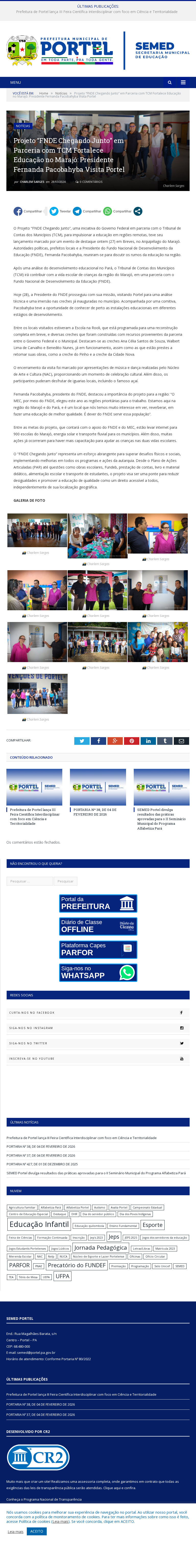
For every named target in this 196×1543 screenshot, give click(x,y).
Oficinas (135, 1256)
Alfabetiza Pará (51, 1207)
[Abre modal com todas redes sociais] (137, 211)
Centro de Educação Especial (28, 1214)
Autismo (99, 1207)
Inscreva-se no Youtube (32, 1058)
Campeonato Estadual (147, 1207)
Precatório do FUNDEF (77, 1265)
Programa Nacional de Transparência (53, 1499)
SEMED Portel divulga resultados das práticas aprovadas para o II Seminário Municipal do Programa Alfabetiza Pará (161, 819)
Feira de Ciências (20, 1237)
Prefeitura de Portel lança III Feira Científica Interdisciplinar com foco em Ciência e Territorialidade (35, 816)
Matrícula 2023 (165, 1248)
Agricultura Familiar (22, 1207)
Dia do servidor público (98, 1214)
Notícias (23, 126)
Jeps (114, 1236)
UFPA (62, 1276)
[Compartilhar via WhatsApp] (117, 211)
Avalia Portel (119, 1207)
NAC (40, 1256)
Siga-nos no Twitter (28, 1043)
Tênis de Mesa (28, 1277)
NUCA (63, 1256)
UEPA (46, 1277)
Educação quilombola (89, 1226)
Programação (140, 1266)
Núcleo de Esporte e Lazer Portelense (98, 1256)
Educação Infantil (39, 1224)
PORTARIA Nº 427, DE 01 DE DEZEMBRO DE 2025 (42, 1164)
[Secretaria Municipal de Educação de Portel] (98, 49)
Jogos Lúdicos (60, 1248)
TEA (11, 1277)
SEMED (180, 1266)
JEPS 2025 (131, 1237)
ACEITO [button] (36, 1531)
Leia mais (60, 1521)
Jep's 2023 (96, 1237)
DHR (74, 1214)
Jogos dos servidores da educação (164, 1237)
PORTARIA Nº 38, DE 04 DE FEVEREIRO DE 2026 (97, 11)
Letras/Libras (141, 1248)
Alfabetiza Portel (77, 1207)
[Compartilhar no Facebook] (28, 211)
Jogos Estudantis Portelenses (27, 1248)
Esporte (153, 1224)
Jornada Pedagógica (101, 1247)
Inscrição (79, 1237)
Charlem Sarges (32, 182)
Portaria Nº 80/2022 (76, 1359)
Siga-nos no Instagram (31, 1028)
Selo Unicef (162, 1266)
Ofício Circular (155, 1256)
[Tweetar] (60, 211)
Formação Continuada (52, 1237)
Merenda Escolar (20, 1256)
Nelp (51, 1256)
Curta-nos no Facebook (32, 1012)
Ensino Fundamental (123, 1226)
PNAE (38, 1266)
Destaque (59, 1214)
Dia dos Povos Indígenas (135, 1214)
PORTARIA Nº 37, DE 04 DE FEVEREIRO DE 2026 (41, 1155)
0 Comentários (90, 182)
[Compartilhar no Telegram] (87, 211)
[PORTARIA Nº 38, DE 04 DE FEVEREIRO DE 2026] (98, 787)
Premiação (118, 1266)
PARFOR (19, 1265)
